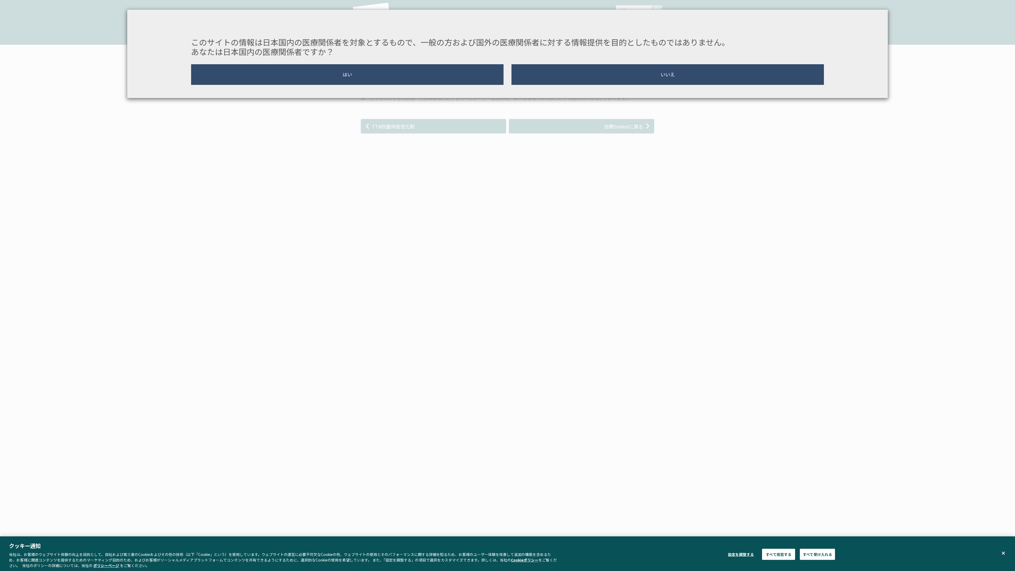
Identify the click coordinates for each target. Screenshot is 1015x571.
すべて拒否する (778, 554)
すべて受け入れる (817, 554)
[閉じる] (1003, 553)
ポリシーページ (106, 565)
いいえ (668, 74)
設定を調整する (741, 554)
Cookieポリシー (524, 560)
